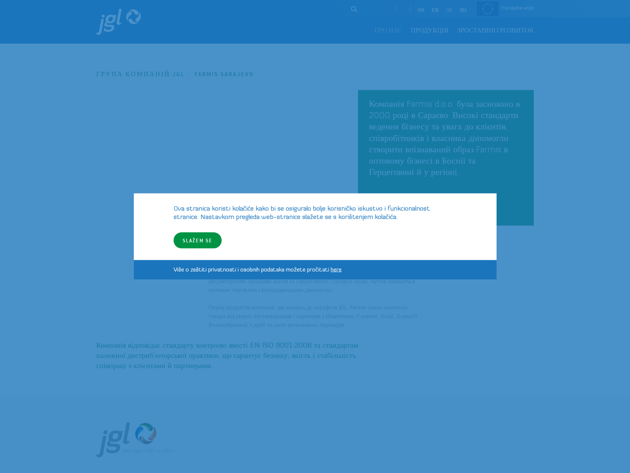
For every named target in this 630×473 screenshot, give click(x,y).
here (336, 270)
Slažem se (198, 240)
